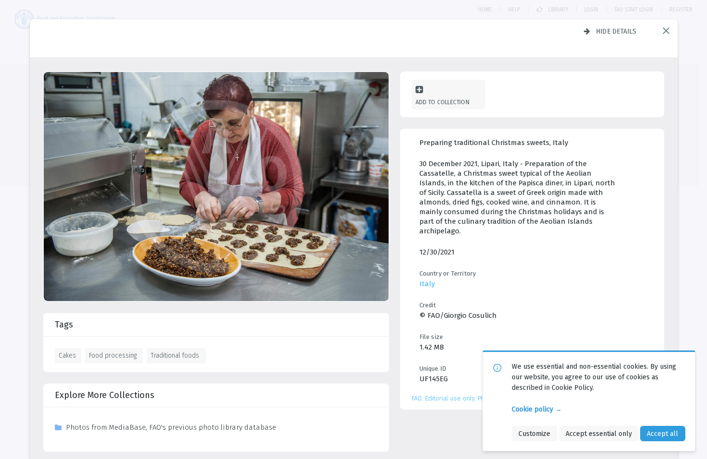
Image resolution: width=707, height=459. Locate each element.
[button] (666, 30)
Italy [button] (427, 283)
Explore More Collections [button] (104, 395)
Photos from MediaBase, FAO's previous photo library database (171, 427)
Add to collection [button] (442, 102)
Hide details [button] (616, 31)
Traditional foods (175, 355)
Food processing (113, 355)
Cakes (67, 355)
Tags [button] (64, 324)
